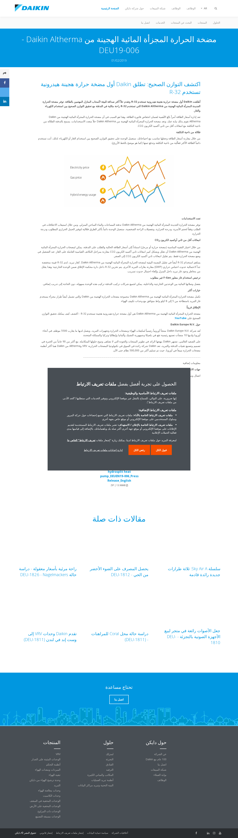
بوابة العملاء (160, 775)
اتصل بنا (145, 22)
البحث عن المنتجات (181, 22)
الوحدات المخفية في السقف (45, 801)
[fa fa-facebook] (196, 833)
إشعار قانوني (46, 832)
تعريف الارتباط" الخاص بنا (81, 440)
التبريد (57, 785)
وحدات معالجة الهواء (49, 790)
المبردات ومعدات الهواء (47, 769)
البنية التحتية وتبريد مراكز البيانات (95, 785)
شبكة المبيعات (158, 769)
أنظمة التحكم (53, 764)
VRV (58, 754)
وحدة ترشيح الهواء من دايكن (44, 780)
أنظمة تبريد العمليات (102, 780)
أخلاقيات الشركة (120, 832)
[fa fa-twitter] (202, 833)
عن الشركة (160, 754)
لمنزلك (109, 754)
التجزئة (109, 759)
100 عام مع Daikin (156, 759)
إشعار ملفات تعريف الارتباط (70, 832)
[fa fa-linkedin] (208, 833)
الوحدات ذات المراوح (49, 811)
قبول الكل (161, 450)
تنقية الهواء (54, 775)
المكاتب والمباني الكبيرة (100, 775)
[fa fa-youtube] (220, 833)
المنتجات (202, 22)
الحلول (216, 22)
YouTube (180, 318)
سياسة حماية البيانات (97, 832)
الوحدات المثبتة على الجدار (45, 759)
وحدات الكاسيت (51, 795)
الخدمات (160, 22)
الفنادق (109, 764)
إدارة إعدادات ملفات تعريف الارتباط (103, 450)
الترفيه (109, 769)
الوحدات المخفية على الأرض (45, 806)
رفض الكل (139, 450)
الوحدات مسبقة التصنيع (48, 816)
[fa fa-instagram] (214, 833)
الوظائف (161, 780)
